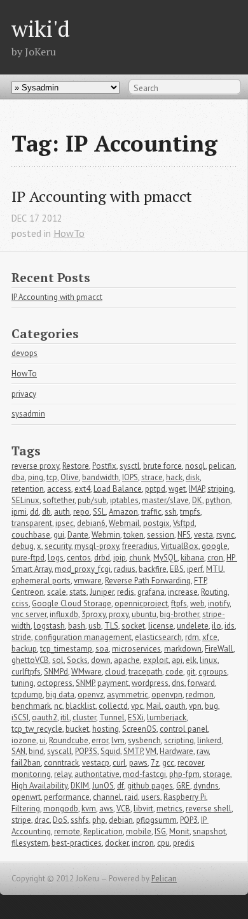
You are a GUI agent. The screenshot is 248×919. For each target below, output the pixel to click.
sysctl (130, 465)
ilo (216, 625)
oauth (175, 706)
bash (76, 625)
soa (102, 648)
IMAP (196, 488)
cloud (115, 671)
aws (106, 808)
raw (202, 751)
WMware (86, 671)
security (58, 546)
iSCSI (20, 717)
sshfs (80, 820)
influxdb (64, 614)
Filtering (25, 808)
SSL (99, 511)
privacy (23, 393)
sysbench (144, 740)
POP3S (86, 751)
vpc (137, 706)
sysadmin (28, 413)
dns (178, 683)
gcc (168, 762)
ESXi (136, 717)
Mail (154, 706)
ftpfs (179, 603)
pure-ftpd (28, 557)
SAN (18, 751)
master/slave (165, 500)
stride (21, 637)
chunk (139, 557)
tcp (51, 477)
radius (124, 569)
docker (116, 842)
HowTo (69, 233)
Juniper (102, 592)
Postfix (104, 465)
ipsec (64, 523)
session (160, 534)
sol (58, 660)
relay (62, 774)
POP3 (189, 820)
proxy (118, 614)
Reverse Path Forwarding (148, 580)
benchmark (31, 706)
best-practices (77, 842)
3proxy (93, 614)
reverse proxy (35, 465)
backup (24, 648)
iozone (23, 740)
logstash (49, 625)
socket (133, 625)
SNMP (85, 683)
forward (201, 683)
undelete (193, 625)
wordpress (150, 683)
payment (112, 683)
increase (183, 592)
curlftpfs (26, 671)
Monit (179, 831)
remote (67, 831)
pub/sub (92, 500)
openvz (91, 694)
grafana (151, 592)
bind (36, 751)
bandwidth (100, 477)
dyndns (206, 785)
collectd (113, 706)
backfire (153, 569)
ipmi (19, 511)
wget (177, 488)
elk (191, 660)
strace (152, 477)
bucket (77, 728)
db (46, 511)
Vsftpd (184, 523)
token (133, 534)
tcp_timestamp (66, 648)
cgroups (212, 671)
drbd (102, 557)
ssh (171, 511)
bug (211, 706)
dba (18, 477)
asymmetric (127, 694)
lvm (118, 740)
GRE (183, 785)
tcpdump (27, 694)
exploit (156, 660)
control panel (184, 728)
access (59, 488)
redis (125, 592)
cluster (84, 717)
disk (193, 477)
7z (155, 762)
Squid (110, 751)
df (120, 785)
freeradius (140, 546)
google (215, 546)
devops (24, 353)
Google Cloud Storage (71, 603)
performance (67, 797)
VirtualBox (179, 546)
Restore (75, 465)
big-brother (179, 614)
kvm (88, 808)
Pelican (164, 878)
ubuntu (144, 614)
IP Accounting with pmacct (101, 196)
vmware (88, 580)
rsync (225, 534)
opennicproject (141, 603)
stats (77, 592)
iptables (124, 500)
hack (174, 477)
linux (208, 660)
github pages (150, 785)
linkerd (209, 740)
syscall (59, 751)
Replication (103, 831)
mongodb (60, 808)
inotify (219, 603)
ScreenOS (139, 728)
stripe (21, 820)
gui (58, 534)
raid (131, 797)
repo (81, 511)
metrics (169, 808)
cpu (163, 842)
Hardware (176, 751)
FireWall (219, 648)
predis (184, 842)
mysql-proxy (96, 546)
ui (42, 740)
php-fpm (184, 774)
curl (119, 762)
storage (216, 774)
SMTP (132, 751)
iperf (195, 569)
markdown (183, 648)
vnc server (28, 614)
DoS (60, 820)
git (190, 671)
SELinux (25, 500)
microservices (136, 648)
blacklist (80, 706)
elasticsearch (158, 637)
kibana (192, 557)
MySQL (165, 557)
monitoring (31, 774)
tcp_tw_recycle (36, 728)
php (99, 820)
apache (127, 660)
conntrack (61, 762)
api (177, 660)
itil (64, 717)
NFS (184, 534)
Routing (214, 592)
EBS (177, 569)
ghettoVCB (30, 660)
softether (58, 500)
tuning (22, 683)
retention (27, 488)
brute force (162, 465)
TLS (111, 625)
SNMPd (56, 671)
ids (229, 625)
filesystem (29, 842)
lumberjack (166, 717)
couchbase (30, 534)
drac (42, 820)
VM (151, 751)
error (100, 740)
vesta (203, 534)
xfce (209, 637)
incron (143, 842)
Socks (77, 660)
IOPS (130, 477)
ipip (119, 557)
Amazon (123, 511)
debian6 (91, 523)
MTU (214, 569)
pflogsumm (156, 820)
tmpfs (190, 511)
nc (58, 706)
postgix (156, 523)
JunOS (103, 785)
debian (121, 820)
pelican (222, 465)
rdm (192, 637)
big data (60, 694)
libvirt (143, 808)
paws (138, 762)
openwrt (26, 797)
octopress (54, 683)
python (217, 500)
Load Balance (117, 488)
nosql (195, 465)
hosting (105, 728)
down (101, 660)
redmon (200, 694)
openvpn (167, 694)
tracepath (145, 671)
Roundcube (68, 740)
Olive (69, 477)
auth (62, 511)
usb (94, 625)
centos (79, 557)
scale (56, 592)
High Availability (39, 785)
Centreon (27, 592)
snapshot (209, 831)
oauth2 (44, 717)
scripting (179, 740)
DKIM (80, 785)
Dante (77, 534)
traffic (151, 511)
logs (56, 557)
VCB (123, 808)
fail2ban (26, 762)
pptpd (155, 488)
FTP (200, 580)
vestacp (95, 762)
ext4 (82, 488)
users (150, 797)
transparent (31, 523)
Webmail (124, 523)
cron (215, 557)
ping (35, 477)
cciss (20, 603)
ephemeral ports (41, 580)
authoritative (97, 774)
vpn (195, 706)
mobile (138, 831)
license (161, 625)
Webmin (106, 534)
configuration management (83, 637)
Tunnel (112, 717)
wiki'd (40, 28)
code (174, 671)
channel (107, 797)
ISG (160, 831)
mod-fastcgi (144, 774)
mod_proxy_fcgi (83, 569)
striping (220, 488)
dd (34, 511)
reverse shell (208, 808)
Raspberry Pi (184, 797)
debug (22, 546)
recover (190, 762)
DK (197, 500)
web (197, 603)
